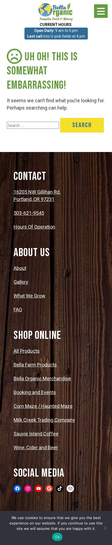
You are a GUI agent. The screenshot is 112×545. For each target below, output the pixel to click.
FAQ (18, 309)
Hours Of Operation (34, 227)
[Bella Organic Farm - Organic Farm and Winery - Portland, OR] (56, 11)
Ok (57, 537)
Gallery (21, 282)
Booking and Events (35, 392)
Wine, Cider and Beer (36, 447)
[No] (105, 528)
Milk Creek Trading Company (44, 420)
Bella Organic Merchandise (42, 378)
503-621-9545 (29, 213)
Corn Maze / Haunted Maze (43, 406)
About (20, 268)
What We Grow (29, 296)
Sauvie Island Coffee (36, 434)
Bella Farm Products (35, 365)
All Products (27, 351)
